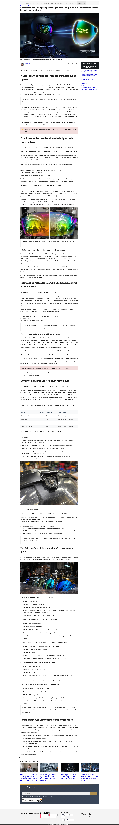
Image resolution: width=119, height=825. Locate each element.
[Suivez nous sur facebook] (65, 820)
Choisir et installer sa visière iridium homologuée (89, 82)
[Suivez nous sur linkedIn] (68, 820)
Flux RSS (72, 819)
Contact (62, 814)
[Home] (23, 3)
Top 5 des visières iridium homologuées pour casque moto (88, 86)
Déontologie (63, 816)
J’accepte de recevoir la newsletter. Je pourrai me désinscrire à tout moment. (38, 796)
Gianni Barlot (27, 63)
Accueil (21, 5)
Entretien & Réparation (71, 3)
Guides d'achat (81, 3)
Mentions (70, 824)
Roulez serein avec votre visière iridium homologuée (90, 90)
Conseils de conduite (59, 3)
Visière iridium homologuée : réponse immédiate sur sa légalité (89, 71)
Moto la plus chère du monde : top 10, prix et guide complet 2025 (69, 776)
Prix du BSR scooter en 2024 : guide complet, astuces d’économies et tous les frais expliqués (28, 777)
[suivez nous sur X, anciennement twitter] (63, 820)
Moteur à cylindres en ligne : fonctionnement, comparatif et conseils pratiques (48, 777)
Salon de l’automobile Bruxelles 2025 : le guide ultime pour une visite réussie (89, 777)
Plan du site (67, 814)
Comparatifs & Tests (48, 3)
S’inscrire (94, 793)
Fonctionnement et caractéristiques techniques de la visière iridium (89, 74)
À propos (71, 814)
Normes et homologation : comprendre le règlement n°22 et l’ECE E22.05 (89, 78)
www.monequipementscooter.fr (33, 3)
